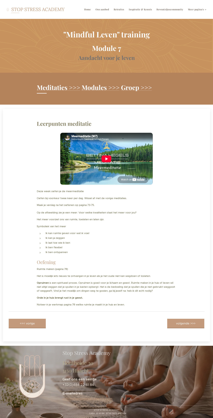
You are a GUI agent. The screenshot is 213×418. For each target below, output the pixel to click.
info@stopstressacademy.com (87, 399)
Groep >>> (136, 87)
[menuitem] (88, 9)
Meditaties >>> (58, 87)
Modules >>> (101, 87)
